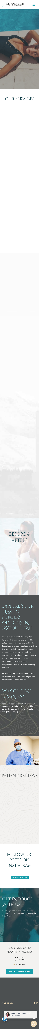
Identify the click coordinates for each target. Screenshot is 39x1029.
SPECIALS (20, 240)
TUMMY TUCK (19, 185)
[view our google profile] (8, 1003)
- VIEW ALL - (19, 147)
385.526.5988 (21, 964)
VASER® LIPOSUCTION (19, 188)
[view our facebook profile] (2, 1003)
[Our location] (37, 1003)
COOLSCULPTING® (19, 236)
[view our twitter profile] (5, 1003)
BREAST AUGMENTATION (19, 140)
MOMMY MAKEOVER (19, 144)
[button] (19, 62)
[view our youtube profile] (11, 1003)
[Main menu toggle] (34, 5)
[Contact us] (34, 1003)
